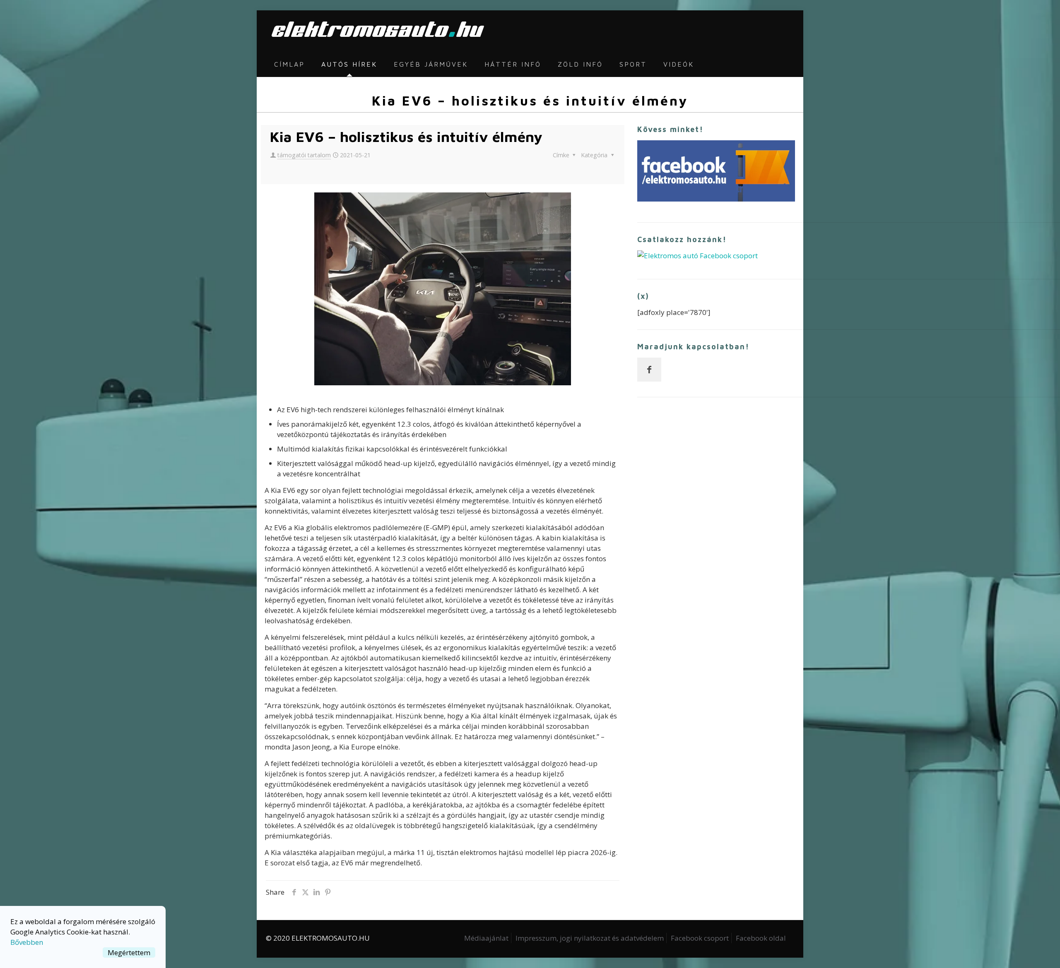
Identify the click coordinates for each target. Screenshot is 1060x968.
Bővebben (26, 942)
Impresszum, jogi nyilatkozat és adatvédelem (590, 938)
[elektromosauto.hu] (375, 31)
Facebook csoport (700, 938)
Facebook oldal (761, 938)
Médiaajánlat (486, 938)
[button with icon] (649, 370)
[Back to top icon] (1020, 951)
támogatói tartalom (304, 155)
